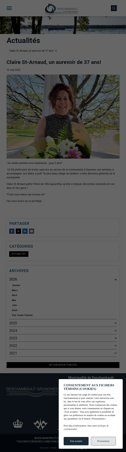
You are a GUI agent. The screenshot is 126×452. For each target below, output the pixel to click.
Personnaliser (103, 441)
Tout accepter (76, 441)
